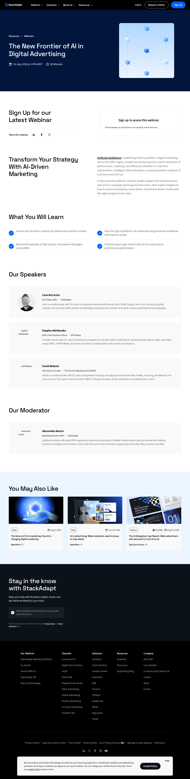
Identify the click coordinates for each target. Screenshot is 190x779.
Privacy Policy (50, 624)
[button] (35, 5)
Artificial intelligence (109, 158)
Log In (138, 5)
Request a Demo (156, 5)
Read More (15, 544)
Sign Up (178, 5)
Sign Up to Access (136, 544)
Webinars (29, 36)
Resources (14, 36)
